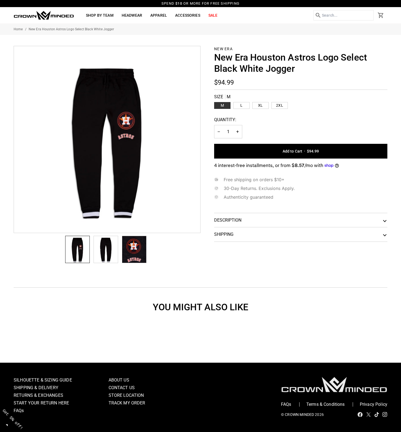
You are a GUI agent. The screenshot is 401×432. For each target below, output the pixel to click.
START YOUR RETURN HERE (41, 403)
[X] (368, 414)
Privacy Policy (373, 404)
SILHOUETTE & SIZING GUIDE (43, 380)
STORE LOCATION (126, 395)
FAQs (19, 410)
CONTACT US (122, 387)
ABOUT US (119, 380)
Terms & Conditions (325, 404)
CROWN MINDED (299, 414)
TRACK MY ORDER (127, 403)
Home (18, 29)
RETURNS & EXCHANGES (38, 395)
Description (227, 220)
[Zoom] (107, 139)
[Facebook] (360, 414)
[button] (100, 15)
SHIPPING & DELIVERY (36, 387)
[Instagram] (384, 414)
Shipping (224, 234)
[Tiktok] (377, 414)
